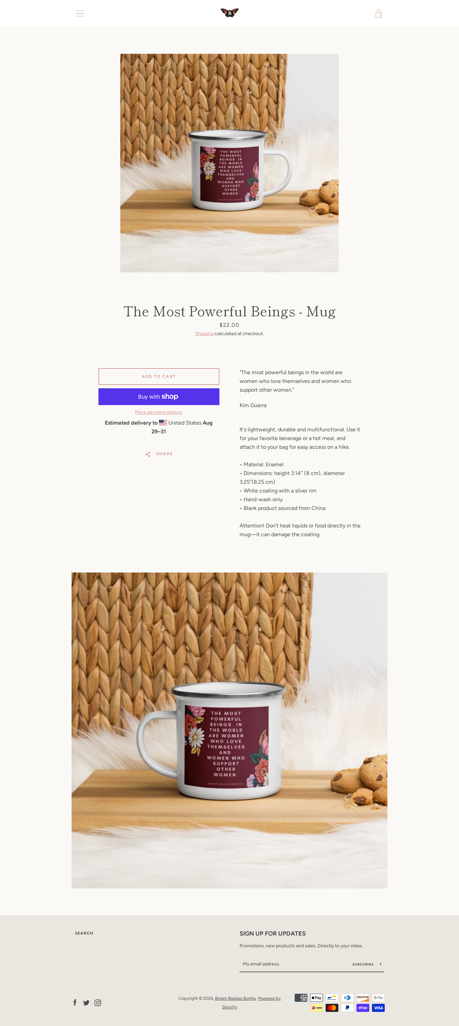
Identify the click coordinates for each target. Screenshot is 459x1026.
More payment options (158, 412)
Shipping (204, 334)
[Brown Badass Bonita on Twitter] (86, 1002)
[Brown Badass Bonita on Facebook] (75, 1002)
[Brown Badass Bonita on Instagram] (97, 1002)
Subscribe (363, 964)
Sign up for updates (273, 933)
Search (84, 933)
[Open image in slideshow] (229, 163)
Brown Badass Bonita (235, 998)
